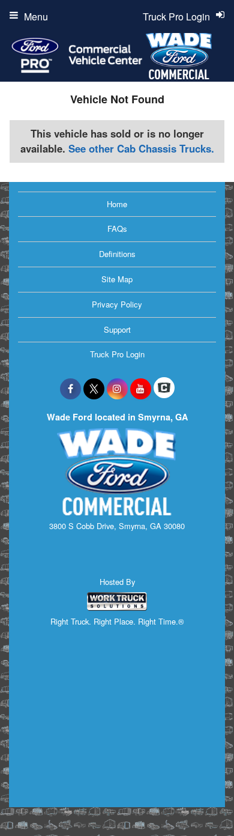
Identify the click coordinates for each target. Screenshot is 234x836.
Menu (36, 16)
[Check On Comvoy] (164, 389)
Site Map (117, 279)
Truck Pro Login (117, 354)
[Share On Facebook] (70, 389)
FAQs (117, 228)
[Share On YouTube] (140, 389)
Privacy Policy (117, 304)
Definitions (117, 253)
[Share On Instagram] (117, 389)
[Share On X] (93, 389)
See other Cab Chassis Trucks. (141, 148)
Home (117, 204)
